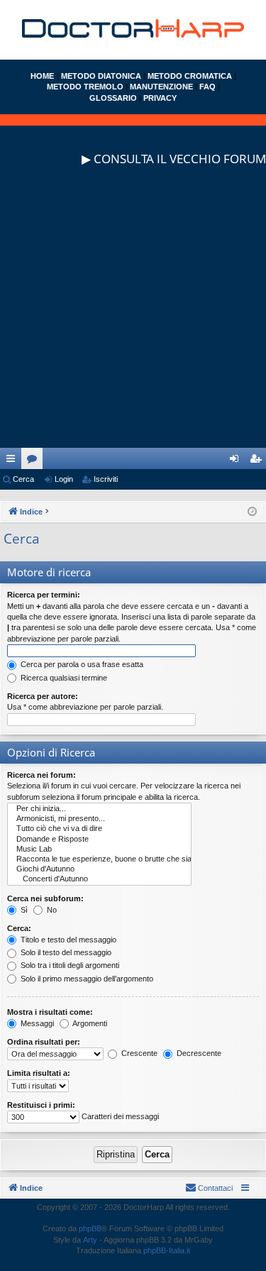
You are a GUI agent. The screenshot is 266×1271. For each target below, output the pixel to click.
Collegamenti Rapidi (13, 461)
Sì (23, 910)
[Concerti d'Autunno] (99, 879)
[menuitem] (209, 1188)
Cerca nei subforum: (45, 898)
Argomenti (89, 1023)
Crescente (138, 1053)
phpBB (90, 1228)
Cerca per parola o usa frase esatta (80, 664)
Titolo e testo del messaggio (67, 939)
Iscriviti (106, 479)
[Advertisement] (133, 315)
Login (64, 479)
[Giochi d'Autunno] (99, 869)
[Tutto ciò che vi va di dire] (99, 829)
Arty (90, 1240)
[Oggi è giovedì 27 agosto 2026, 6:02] (252, 512)
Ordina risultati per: (43, 1042)
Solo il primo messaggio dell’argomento (85, 978)
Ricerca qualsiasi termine (62, 677)
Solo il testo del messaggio (64, 952)
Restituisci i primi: (41, 1105)
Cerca (23, 479)
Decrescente (197, 1053)
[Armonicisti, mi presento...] (99, 819)
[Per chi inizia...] (99, 809)
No (51, 910)
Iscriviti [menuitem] (258, 461)
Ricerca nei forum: (41, 775)
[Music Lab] (99, 849)
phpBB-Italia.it (166, 1250)
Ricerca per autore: (42, 696)
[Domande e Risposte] (99, 839)
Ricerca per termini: (43, 594)
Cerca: (19, 928)
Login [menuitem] (237, 461)
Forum (35, 461)
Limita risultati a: (38, 1073)
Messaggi (36, 1023)
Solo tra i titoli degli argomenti (68, 965)
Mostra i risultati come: (50, 1012)
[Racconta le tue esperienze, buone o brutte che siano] (99, 859)
